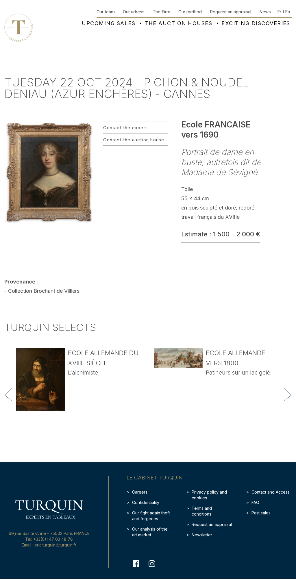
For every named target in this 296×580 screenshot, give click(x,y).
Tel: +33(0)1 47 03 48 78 (49, 539)
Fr (279, 12)
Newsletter (202, 534)
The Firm (161, 12)
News (265, 12)
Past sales (261, 512)
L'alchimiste (83, 372)
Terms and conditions (202, 511)
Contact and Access (270, 492)
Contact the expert (125, 127)
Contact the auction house (133, 139)
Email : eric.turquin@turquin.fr (49, 544)
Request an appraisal (230, 12)
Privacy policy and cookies (209, 495)
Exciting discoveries (255, 23)
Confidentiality (145, 502)
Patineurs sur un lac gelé (238, 372)
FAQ (255, 502)
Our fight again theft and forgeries (151, 515)
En (287, 12)
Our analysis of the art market (150, 532)
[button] (8, 394)
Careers (139, 492)
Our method (190, 12)
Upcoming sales (108, 23)
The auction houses (178, 23)
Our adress (134, 12)
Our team (106, 12)
